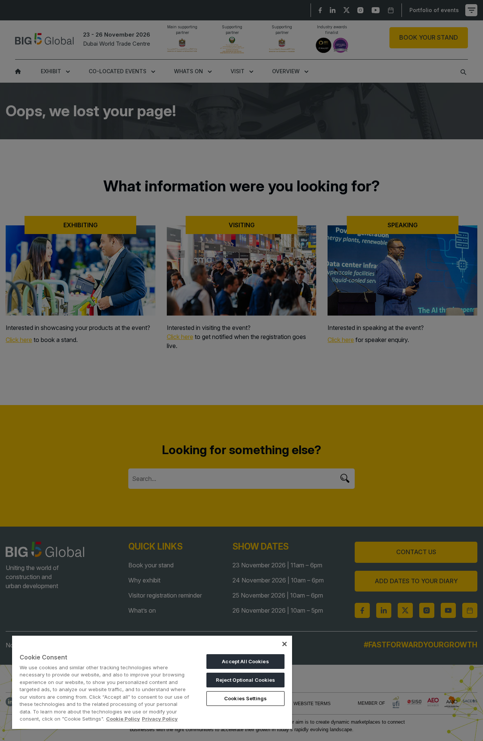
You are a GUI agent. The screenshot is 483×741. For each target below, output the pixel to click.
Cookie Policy (123, 719)
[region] (152, 682)
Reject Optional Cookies (245, 680)
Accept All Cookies (245, 661)
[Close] (284, 644)
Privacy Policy (160, 719)
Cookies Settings (245, 698)
